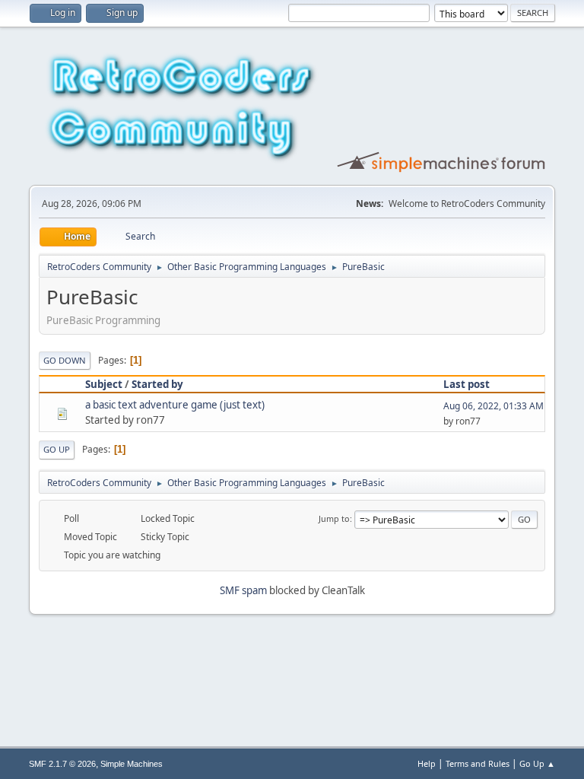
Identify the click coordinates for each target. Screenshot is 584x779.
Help (426, 763)
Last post (466, 384)
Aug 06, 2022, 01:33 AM (493, 405)
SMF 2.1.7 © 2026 (62, 763)
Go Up (56, 449)
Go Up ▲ (537, 763)
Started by (157, 384)
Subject (103, 384)
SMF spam (243, 590)
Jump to (334, 518)
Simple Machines (131, 763)
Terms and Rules (477, 763)
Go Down (64, 360)
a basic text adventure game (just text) (175, 405)
